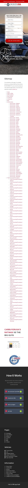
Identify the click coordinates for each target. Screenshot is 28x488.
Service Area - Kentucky (15, 129)
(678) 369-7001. (17, 59)
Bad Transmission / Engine (11, 456)
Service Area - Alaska (14, 104)
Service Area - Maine (14, 132)
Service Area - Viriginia (14, 170)
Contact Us (9, 99)
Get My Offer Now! (14, 40)
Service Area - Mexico (14, 149)
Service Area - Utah (14, 167)
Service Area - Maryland (15, 133)
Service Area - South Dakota (16, 163)
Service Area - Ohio (14, 154)
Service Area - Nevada (14, 144)
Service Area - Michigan (15, 136)
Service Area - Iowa (14, 124)
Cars (7, 452)
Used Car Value (9, 473)
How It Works (9, 434)
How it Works (10, 96)
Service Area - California (15, 109)
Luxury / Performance (10, 454)
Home (8, 92)
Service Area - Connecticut (15, 112)
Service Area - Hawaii (14, 120)
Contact (8, 441)
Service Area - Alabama (15, 103)
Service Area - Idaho (14, 122)
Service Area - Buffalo (14, 150)
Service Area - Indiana (14, 126)
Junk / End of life (9, 457)
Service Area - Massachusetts (16, 134)
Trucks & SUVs (9, 450)
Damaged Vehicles (10, 453)
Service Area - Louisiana (15, 130)
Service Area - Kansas (14, 127)
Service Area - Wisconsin (15, 175)
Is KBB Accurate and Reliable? (12, 475)
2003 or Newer (10, 94)
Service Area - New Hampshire (16, 146)
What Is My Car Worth (11, 472)
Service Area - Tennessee (15, 165)
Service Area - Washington (15, 172)
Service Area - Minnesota (15, 137)
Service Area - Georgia (14, 119)
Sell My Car (8, 436)
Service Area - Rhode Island (16, 160)
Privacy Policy (9, 466)
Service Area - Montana (15, 142)
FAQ (7, 439)
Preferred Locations (10, 470)
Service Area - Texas (14, 166)
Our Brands (9, 97)
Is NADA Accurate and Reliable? (13, 476)
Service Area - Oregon (14, 157)
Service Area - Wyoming (15, 176)
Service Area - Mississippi (15, 139)
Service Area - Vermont (15, 169)
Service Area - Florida (14, 117)
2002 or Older (10, 93)
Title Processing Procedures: (13, 177)
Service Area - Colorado (15, 110)
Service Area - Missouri (15, 140)
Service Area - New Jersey (15, 147)
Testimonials (9, 467)
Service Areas (10, 102)
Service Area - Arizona (14, 106)
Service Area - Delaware (15, 113)
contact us (14, 89)
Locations (8, 437)
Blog (8, 100)
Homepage (8, 433)
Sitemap (8, 469)
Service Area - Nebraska (15, 143)
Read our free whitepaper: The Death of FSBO (14, 1)
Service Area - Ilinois (14, 123)
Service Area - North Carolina (16, 152)
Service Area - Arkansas (15, 107)
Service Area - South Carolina (16, 162)
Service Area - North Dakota (16, 153)
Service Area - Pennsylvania (16, 159)
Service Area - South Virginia (16, 173)
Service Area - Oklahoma (15, 156)
